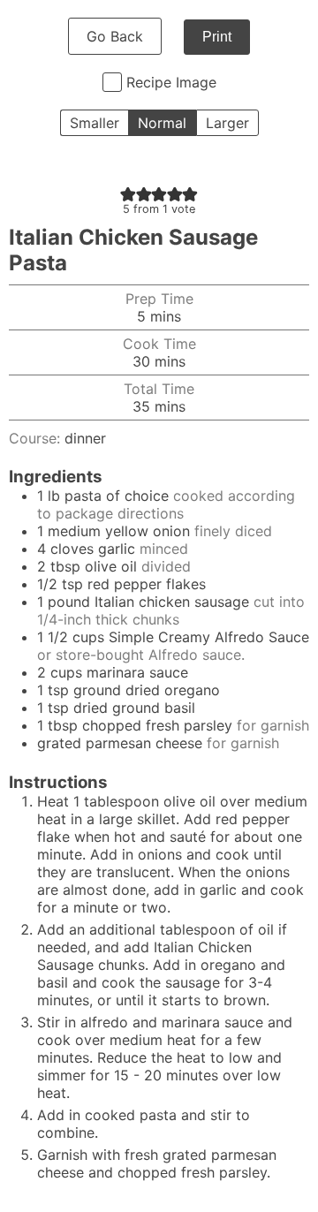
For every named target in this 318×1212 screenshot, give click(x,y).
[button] (128, 193)
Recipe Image (171, 82)
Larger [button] (227, 123)
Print (216, 36)
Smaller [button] (94, 123)
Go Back (115, 36)
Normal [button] (162, 123)
